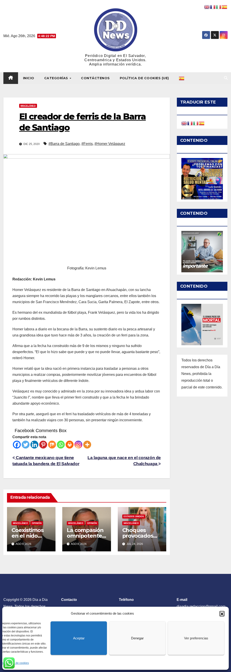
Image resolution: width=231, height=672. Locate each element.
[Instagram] (78, 445)
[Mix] (52, 445)
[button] (222, 613)
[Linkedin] (34, 445)
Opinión (37, 523)
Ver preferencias (196, 638)
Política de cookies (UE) (144, 78)
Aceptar (79, 638)
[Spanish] (182, 78)
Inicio (28, 78)
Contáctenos (95, 78)
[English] (184, 123)
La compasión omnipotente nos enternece (86, 536)
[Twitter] (26, 445)
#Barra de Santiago (64, 144)
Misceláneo (28, 105)
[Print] (70, 445)
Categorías (56, 78)
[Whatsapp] (61, 445)
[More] (87, 445)
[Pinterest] (43, 445)
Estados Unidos (134, 516)
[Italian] (196, 123)
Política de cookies (17, 663)
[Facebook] (17, 445)
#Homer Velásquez (110, 144)
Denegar (137, 638)
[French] (190, 123)
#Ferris (87, 144)
